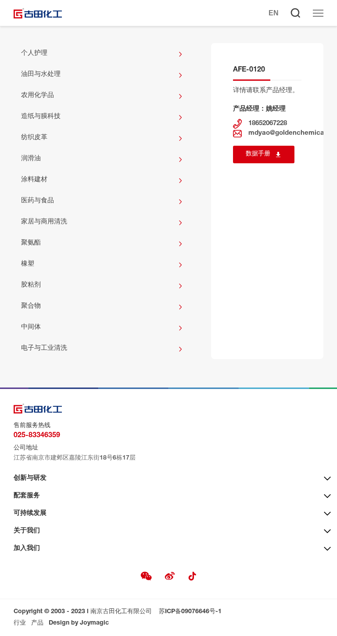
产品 (37, 623)
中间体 (31, 327)
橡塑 (27, 264)
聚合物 (31, 306)
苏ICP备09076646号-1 (190, 612)
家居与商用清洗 (44, 222)
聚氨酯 (31, 243)
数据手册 (258, 154)
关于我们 (27, 531)
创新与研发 (30, 478)
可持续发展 (30, 513)
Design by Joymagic (79, 623)
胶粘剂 (31, 285)
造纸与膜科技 (41, 116)
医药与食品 (37, 201)
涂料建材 (34, 179)
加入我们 (27, 548)
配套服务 (27, 495)
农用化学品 (37, 95)
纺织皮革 (34, 137)
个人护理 (34, 53)
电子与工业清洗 (44, 348)
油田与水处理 (41, 74)
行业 (20, 623)
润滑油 (31, 158)
